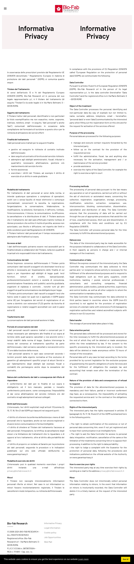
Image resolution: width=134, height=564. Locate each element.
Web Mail (48, 542)
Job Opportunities (52, 537)
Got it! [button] (126, 559)
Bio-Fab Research (17, 523)
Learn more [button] (83, 559)
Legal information (52, 528)
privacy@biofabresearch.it (19, 471)
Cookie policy (50, 532)
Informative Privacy (53, 523)
